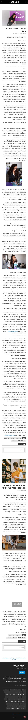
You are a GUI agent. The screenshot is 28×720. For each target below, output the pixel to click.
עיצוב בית (7, 701)
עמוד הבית (24, 6)
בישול (24, 692)
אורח (17, 490)
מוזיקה (16, 696)
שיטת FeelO (6, 438)
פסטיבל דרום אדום (15, 703)
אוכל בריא (15, 689)
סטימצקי (23, 701)
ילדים (7, 694)
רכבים (17, 706)
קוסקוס (24, 706)
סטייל (6, 699)
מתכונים (13, 699)
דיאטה (9, 692)
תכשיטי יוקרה (23, 708)
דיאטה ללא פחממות (21, 637)
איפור (8, 689)
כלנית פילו (12, 438)
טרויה (14, 694)
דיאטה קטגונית (18, 635)
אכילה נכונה (9, 637)
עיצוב (12, 701)
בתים (16, 692)
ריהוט (20, 706)
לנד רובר (23, 696)
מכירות (7, 696)
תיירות (13, 706)
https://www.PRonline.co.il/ (17, 714)
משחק (24, 699)
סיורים (19, 701)
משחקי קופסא (19, 699)
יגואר (10, 694)
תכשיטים (17, 708)
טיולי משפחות (19, 694)
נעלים (9, 699)
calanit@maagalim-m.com (10, 435)
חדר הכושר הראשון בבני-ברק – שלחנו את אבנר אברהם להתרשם (14, 658)
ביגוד (4, 689)
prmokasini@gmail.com (11, 681)
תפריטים (8, 708)
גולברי (13, 692)
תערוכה (12, 708)
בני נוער (20, 692)
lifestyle (23, 689)
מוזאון (20, 696)
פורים (24, 703)
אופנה (11, 689)
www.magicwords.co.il (13, 331)
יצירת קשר (22, 672)
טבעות (24, 694)
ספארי (16, 701)
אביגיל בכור (15, 637)
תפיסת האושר (13, 440)
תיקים (9, 706)
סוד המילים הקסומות (21, 440)
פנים (21, 703)
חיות (5, 692)
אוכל (20, 689)
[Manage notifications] (24, 717)
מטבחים (11, 696)
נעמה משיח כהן (15, 33)
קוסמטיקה (8, 703)
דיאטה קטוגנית (11, 635)
